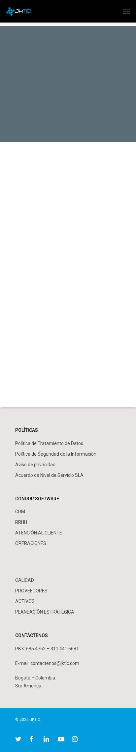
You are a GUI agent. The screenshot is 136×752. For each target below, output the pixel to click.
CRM (20, 511)
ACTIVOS (25, 601)
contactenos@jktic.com (54, 663)
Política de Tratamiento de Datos (49, 443)
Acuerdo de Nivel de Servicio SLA (49, 475)
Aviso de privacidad (35, 464)
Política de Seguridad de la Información (55, 454)
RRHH (21, 522)
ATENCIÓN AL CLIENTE (38, 532)
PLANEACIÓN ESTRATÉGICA (44, 612)
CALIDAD (24, 580)
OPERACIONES (30, 543)
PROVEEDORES (31, 590)
